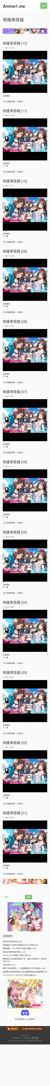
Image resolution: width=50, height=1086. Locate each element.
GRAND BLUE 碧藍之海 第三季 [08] (17, 955)
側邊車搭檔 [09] (15, 251)
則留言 (20, 101)
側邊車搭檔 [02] (15, 742)
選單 (43, 5)
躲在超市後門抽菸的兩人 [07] (14, 952)
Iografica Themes (34, 1040)
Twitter (16, 1038)
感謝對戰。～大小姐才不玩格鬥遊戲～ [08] (19, 948)
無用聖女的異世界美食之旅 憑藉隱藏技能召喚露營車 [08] (25, 972)
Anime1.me (14, 6)
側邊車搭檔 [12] (15, 43)
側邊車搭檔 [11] (15, 110)
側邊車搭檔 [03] (15, 672)
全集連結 (6, 96)
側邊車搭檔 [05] (15, 531)
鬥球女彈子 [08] (9, 965)
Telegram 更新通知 (31, 1038)
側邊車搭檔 (11, 101)
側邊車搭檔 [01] (15, 812)
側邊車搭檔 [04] (15, 602)
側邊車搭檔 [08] (15, 321)
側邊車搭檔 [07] (15, 391)
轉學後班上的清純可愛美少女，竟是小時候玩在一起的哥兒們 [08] (24, 960)
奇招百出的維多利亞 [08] (12, 941)
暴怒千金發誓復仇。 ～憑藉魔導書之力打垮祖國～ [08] (24, 968)
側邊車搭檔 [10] (15, 180)
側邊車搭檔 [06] (15, 461)
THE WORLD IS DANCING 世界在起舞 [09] (19, 975)
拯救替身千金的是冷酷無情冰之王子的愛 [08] (20, 945)
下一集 (5, 166)
